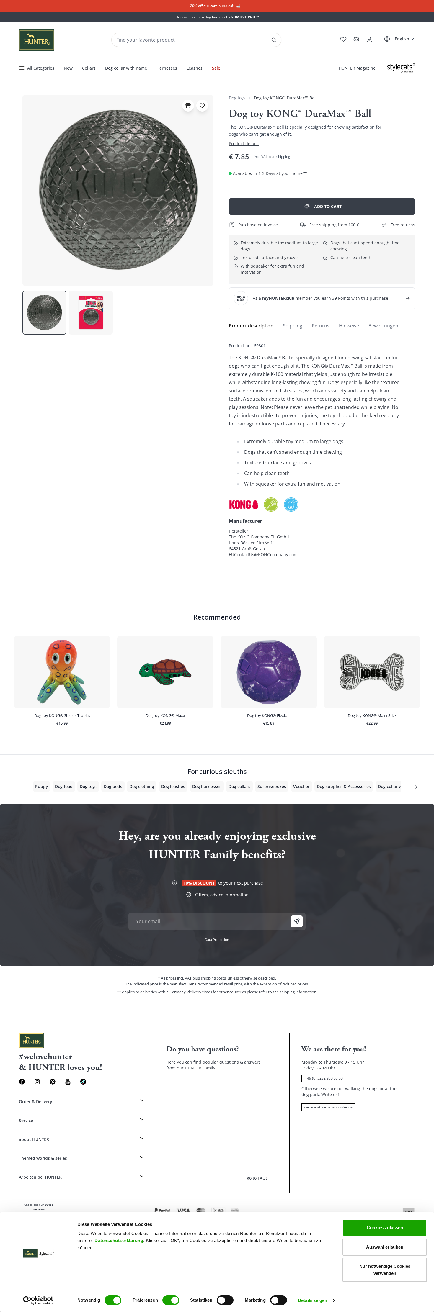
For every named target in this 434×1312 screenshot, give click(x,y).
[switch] (170, 1300)
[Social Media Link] (83, 1082)
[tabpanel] (322, 450)
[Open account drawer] (369, 39)
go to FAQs (257, 1178)
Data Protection (217, 939)
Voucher (301, 786)
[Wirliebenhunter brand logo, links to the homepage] (36, 40)
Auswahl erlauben (384, 1246)
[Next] (415, 787)
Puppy (41, 786)
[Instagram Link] (37, 1082)
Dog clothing (141, 786)
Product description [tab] (251, 325)
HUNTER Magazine (357, 68)
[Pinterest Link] (53, 1082)
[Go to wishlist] (343, 39)
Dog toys (237, 98)
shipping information (298, 992)
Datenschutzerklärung (118, 1240)
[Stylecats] (401, 68)
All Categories (40, 68)
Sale (216, 68)
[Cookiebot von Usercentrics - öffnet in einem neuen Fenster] (38, 1300)
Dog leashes (173, 786)
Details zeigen (312, 1300)
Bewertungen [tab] (383, 325)
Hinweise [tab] (349, 325)
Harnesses (166, 68)
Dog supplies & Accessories (344, 786)
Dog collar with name (126, 68)
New (68, 68)
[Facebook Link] (22, 1082)
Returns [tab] (320, 325)
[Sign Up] (297, 921)
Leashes (195, 68)
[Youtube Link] (68, 1082)
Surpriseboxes (271, 786)
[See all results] (273, 40)
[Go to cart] (356, 39)
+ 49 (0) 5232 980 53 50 (323, 1078)
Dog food (64, 786)
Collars (89, 68)
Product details (244, 143)
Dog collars (239, 786)
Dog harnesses (206, 786)
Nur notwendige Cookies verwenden (384, 1270)
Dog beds (113, 786)
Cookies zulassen (385, 1227)
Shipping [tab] (292, 325)
